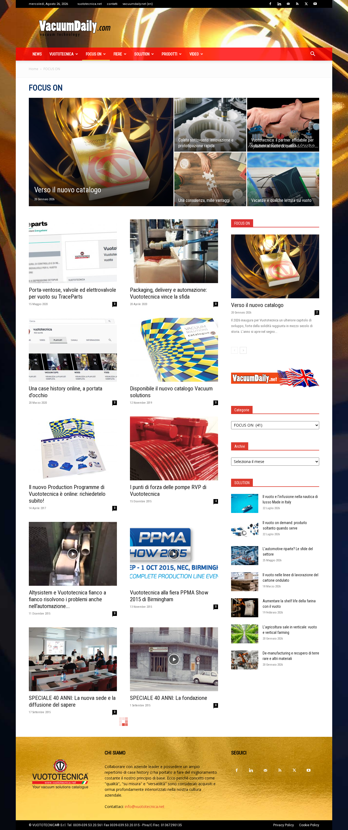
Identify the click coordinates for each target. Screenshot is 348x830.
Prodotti (169, 54)
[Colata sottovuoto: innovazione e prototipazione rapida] (210, 125)
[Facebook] (270, 4)
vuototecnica (61, 54)
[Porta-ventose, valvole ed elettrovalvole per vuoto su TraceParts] (73, 251)
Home (33, 69)
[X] (306, 4)
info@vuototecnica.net (144, 806)
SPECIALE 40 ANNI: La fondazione (168, 698)
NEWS (37, 54)
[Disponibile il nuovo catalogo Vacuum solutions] (174, 350)
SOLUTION (242, 483)
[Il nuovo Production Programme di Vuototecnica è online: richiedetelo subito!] (73, 448)
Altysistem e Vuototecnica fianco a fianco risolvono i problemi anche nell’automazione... (67, 599)
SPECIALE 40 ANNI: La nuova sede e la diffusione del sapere (72, 701)
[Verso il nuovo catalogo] (101, 160)
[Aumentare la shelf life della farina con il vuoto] (244, 607)
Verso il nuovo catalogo (257, 305)
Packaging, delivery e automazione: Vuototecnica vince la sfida (168, 293)
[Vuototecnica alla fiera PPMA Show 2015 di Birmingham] (174, 554)
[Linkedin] (279, 4)
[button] (312, 54)
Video (194, 54)
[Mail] (288, 4)
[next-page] (243, 350)
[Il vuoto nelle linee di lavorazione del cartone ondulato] (244, 581)
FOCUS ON (93, 54)
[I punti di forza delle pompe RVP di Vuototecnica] (174, 448)
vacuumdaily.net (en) (138, 4)
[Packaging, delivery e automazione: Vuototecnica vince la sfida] (174, 251)
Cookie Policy (309, 825)
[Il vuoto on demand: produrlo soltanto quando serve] (244, 529)
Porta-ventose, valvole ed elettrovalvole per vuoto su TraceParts (72, 293)
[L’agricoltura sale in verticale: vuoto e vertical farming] (244, 633)
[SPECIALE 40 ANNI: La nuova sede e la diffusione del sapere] (73, 659)
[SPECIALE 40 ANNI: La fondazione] (174, 659)
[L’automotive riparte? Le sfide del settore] (244, 555)
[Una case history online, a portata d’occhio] (73, 350)
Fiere (118, 54)
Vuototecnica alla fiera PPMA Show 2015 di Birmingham (169, 596)
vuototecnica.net (89, 4)
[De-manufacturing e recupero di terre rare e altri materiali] (244, 659)
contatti (112, 4)
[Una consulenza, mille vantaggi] (210, 179)
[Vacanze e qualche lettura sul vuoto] (283, 179)
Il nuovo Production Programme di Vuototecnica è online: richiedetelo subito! (67, 494)
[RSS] (297, 4)
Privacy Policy (283, 825)
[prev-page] (234, 350)
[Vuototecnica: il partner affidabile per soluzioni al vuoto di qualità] (283, 125)
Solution (142, 54)
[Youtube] (315, 4)
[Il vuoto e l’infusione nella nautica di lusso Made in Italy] (244, 503)
